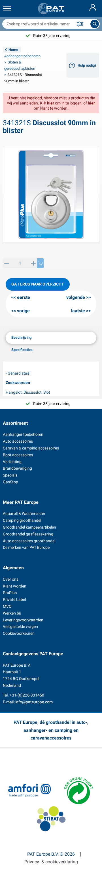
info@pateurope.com (34, 702)
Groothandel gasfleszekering (28, 534)
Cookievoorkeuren (19, 633)
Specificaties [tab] (22, 350)
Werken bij (12, 613)
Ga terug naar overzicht (37, 284)
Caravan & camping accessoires (31, 448)
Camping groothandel (22, 520)
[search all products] (94, 24)
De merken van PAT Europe (26, 547)
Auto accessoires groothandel (29, 541)
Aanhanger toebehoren (22, 56)
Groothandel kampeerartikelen (29, 527)
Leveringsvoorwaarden (23, 620)
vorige (23, 310)
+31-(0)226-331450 (27, 695)
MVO (7, 606)
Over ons (10, 579)
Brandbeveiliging (17, 468)
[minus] (6, 263)
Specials (10, 475)
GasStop (10, 482)
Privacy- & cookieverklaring (51, 862)
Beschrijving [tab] (21, 337)
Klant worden (14, 586)
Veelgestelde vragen (20, 626)
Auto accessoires (18, 441)
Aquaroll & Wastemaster (24, 513)
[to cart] (40, 263)
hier (50, 103)
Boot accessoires (18, 455)
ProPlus (10, 592)
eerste (23, 297)
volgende (75, 297)
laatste (78, 310)
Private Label (14, 599)
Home (13, 50)
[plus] (33, 263)
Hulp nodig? (87, 65)
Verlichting (12, 461)
